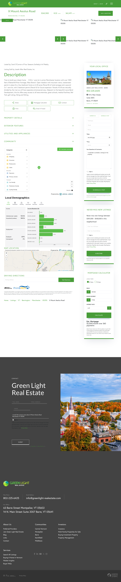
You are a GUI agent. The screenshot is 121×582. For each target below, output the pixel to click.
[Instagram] (46, 554)
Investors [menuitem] (61, 529)
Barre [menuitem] (37, 535)
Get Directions (66, 280)
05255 (44, 300)
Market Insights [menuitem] (8, 560)
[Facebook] (34, 554)
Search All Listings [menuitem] (9, 554)
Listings (13, 300)
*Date (88, 134)
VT (19, 300)
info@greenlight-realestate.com (43, 498)
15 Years (99, 282)
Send (20, 442)
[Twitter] (43, 554)
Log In (101, 4)
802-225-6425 (93, 90)
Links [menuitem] (5, 538)
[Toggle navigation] (111, 3)
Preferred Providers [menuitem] (10, 529)
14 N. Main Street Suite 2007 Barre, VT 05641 (28, 511)
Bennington (26, 300)
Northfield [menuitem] (38, 538)
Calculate (99, 315)
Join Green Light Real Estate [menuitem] (13, 532)
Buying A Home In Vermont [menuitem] (12, 557)
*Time (88, 142)
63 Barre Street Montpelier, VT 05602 (24, 507)
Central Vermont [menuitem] (41, 529)
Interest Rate (91, 304)
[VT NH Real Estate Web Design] (112, 575)
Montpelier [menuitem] (39, 532)
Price (88, 288)
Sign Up (95, 4)
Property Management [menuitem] (66, 538)
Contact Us (89, 103)
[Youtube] (40, 554)
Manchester (36, 300)
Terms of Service (91, 197)
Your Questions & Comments (94, 149)
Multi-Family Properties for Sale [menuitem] (69, 532)
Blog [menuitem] (4, 535)
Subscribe (99, 253)
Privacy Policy (93, 183)
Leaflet (59, 270)
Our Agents (95, 103)
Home (6, 300)
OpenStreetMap (65, 270)
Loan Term (90, 279)
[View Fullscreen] (6, 259)
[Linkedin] (37, 554)
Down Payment (91, 296)
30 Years (91, 282)
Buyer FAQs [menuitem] (7, 563)
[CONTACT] (105, 13)
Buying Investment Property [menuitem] (68, 535)
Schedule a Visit (105, 115)
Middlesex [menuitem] (38, 541)
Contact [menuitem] (6, 541)
